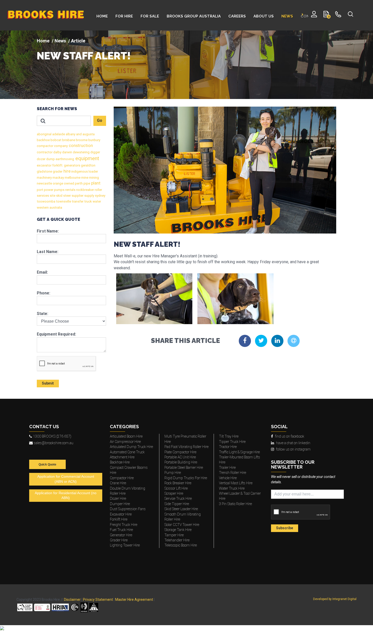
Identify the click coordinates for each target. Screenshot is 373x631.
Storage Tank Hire (178, 530)
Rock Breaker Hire (177, 483)
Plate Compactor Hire (180, 452)
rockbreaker (84, 190)
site (52, 195)
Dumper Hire (120, 504)
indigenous (79, 171)
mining (93, 177)
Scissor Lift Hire (176, 488)
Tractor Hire (228, 447)
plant (95, 183)
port (40, 190)
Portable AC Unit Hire (180, 457)
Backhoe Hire (120, 462)
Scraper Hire (173, 493)
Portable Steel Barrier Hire (183, 468)
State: (42, 313)
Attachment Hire (122, 457)
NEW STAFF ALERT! (84, 55)
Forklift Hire (118, 519)
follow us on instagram (293, 449)
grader (57, 171)
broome (81, 140)
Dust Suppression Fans (128, 509)
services (43, 195)
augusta (88, 134)
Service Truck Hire (178, 498)
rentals (69, 190)
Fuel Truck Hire (121, 530)
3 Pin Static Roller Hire (235, 504)
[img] (186, 64)
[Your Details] (314, 15)
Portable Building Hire (180, 462)
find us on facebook (289, 436)
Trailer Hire (227, 468)
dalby (57, 152)
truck (87, 201)
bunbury (94, 140)
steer (66, 195)
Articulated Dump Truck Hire (131, 447)
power (48, 190)
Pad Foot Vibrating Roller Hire (186, 447)
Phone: (43, 293)
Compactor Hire (122, 478)
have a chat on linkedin (293, 443)
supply (88, 195)
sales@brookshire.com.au (53, 443)
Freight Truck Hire (123, 525)
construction (80, 145)
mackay (58, 177)
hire (66, 171)
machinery (44, 177)
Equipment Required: (56, 334)
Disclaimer (72, 599)
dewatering (81, 152)
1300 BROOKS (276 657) (52, 436)
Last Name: (47, 251)
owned (68, 183)
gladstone (44, 171)
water (96, 201)
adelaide (58, 134)
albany (70, 134)
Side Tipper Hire (176, 504)
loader (93, 171)
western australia (49, 207)
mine (84, 177)
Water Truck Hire (232, 488)
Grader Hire (119, 540)
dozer (41, 159)
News (60, 40)
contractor (45, 152)
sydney (99, 195)
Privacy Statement (98, 599)
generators (71, 165)
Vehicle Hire (228, 478)
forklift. (57, 165)
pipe (86, 183)
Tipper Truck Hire (232, 442)
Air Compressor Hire (125, 442)
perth (78, 183)
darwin (66, 152)
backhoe (43, 140)
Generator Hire (121, 535)
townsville (63, 201)
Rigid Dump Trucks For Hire (185, 478)
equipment (86, 158)
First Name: (48, 231)
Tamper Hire (174, 535)
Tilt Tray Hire (229, 436)
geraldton (87, 165)
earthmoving (64, 159)
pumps (58, 190)
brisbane (68, 140)
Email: (42, 272)
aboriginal (44, 134)
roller (98, 190)
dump (50, 159)
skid (58, 195)
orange (57, 183)
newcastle (44, 183)
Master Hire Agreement (134, 599)
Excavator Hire (121, 514)
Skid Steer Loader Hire (181, 509)
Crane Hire (118, 483)
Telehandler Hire (177, 540)
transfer (77, 201)
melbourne (72, 177)
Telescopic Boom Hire (180, 545)
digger (95, 152)
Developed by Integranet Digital (335, 599)
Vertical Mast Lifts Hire (235, 483)
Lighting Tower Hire (125, 545)
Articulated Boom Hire (126, 436)
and (78, 134)
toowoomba (46, 201)
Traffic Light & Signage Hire (239, 452)
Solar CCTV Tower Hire (181, 525)
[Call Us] (338, 15)
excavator (44, 165)
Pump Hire (172, 473)
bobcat (55, 140)
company (60, 146)
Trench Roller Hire (232, 473)
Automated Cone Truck (127, 452)
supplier (77, 195)
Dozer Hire (118, 498)
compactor (45, 146)
